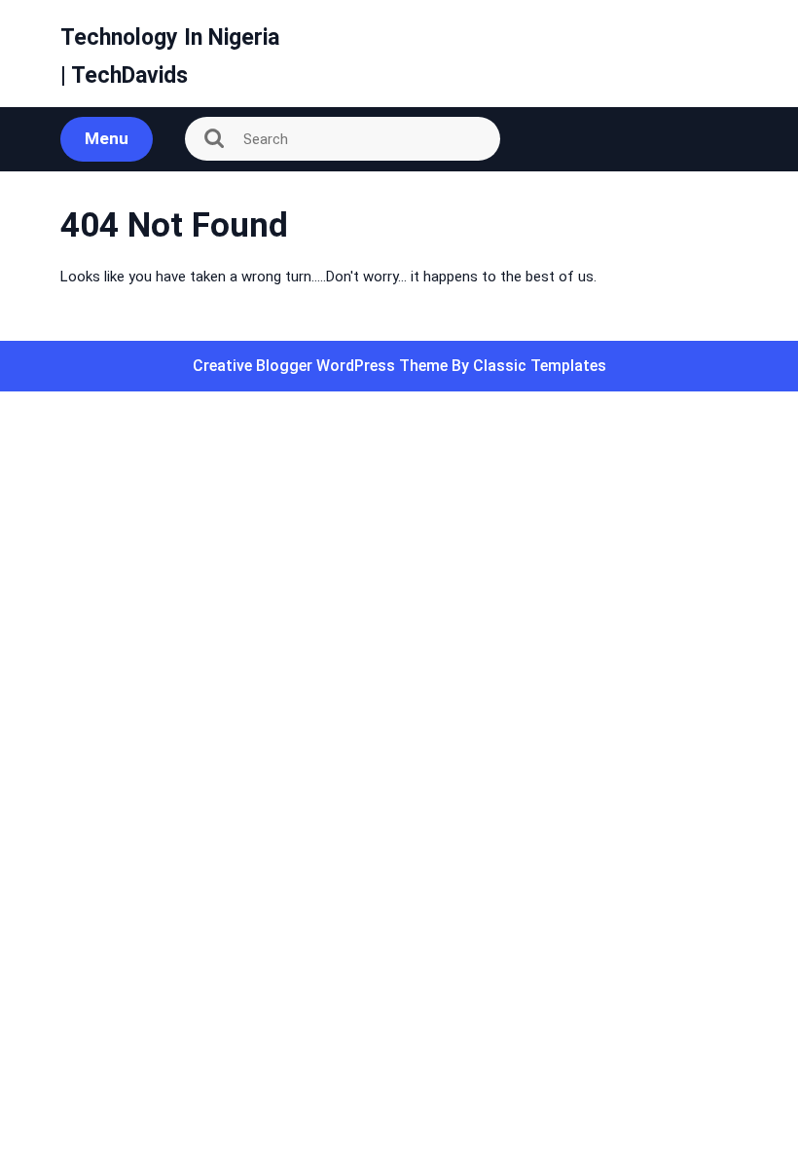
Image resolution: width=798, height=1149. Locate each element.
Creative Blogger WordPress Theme (322, 365)
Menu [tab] (106, 138)
